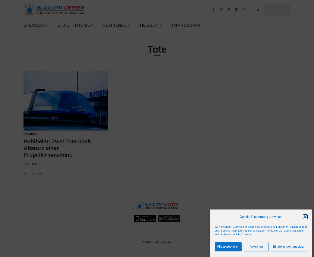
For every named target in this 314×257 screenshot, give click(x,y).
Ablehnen (256, 246)
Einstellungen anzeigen (289, 246)
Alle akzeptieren (228, 246)
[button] (305, 217)
